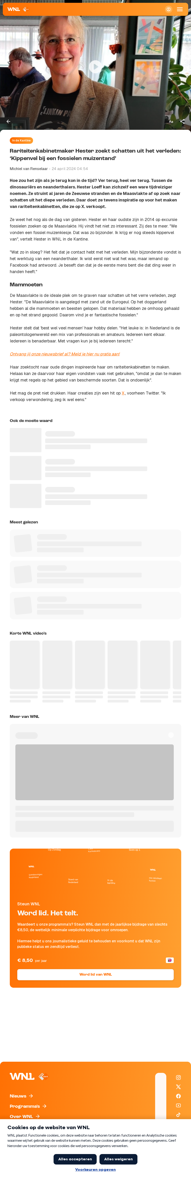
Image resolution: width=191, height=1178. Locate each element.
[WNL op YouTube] (178, 1105)
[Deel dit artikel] (182, 121)
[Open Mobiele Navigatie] (180, 9)
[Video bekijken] (95, 67)
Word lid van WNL (95, 975)
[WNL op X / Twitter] (178, 1087)
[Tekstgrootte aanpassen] (171, 121)
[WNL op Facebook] (178, 1096)
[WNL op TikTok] (178, 1115)
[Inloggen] (168, 9)
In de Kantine (21, 140)
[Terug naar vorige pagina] (8, 121)
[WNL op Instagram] (178, 1077)
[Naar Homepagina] (18, 9)
